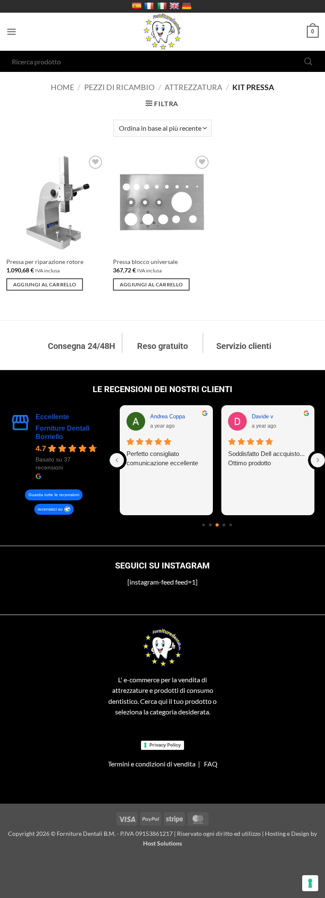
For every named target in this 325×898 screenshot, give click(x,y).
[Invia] (308, 61)
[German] (188, 6)
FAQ (211, 764)
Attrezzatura (193, 87)
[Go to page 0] (203, 525)
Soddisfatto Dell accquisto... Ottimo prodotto (266, 458)
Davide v (262, 416)
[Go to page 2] (217, 525)
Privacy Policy (165, 745)
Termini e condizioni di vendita (152, 764)
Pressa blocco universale (145, 261)
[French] (150, 6)
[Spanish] (138, 6)
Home (62, 87)
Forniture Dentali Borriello (62, 432)
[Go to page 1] (210, 525)
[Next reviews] (318, 460)
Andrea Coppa (167, 416)
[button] (11, 31)
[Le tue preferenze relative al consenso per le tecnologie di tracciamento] (310, 883)
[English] (175, 6)
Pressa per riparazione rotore (44, 261)
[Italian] (163, 6)
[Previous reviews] (117, 460)
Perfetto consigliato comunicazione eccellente (162, 458)
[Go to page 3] (224, 525)
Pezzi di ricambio (119, 87)
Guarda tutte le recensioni (53, 494)
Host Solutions (162, 843)
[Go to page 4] (230, 525)
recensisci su (50, 509)
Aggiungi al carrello (45, 284)
